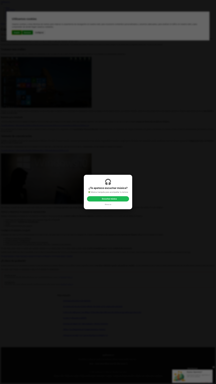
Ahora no (108, 204)
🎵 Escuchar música (108, 199)
